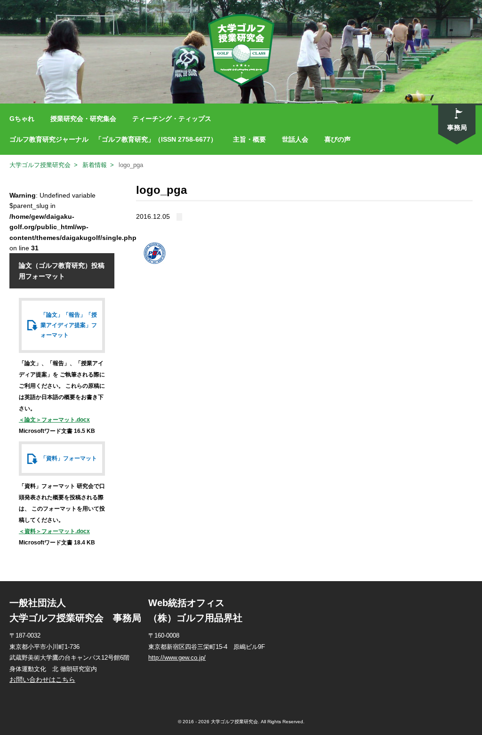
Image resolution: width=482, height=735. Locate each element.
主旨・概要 (249, 139)
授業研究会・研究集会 (83, 118)
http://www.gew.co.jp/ (177, 657)
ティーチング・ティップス (171, 118)
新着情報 (94, 164)
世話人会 (295, 139)
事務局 (457, 127)
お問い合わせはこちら (42, 679)
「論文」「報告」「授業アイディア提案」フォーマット (68, 325)
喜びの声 (337, 139)
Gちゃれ (21, 118)
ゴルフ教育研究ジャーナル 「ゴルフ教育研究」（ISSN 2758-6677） (113, 139)
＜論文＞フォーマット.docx (54, 419)
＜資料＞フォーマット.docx (54, 531)
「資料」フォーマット (68, 458)
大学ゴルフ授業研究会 (40, 164)
